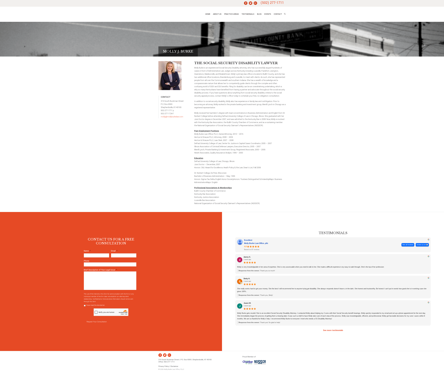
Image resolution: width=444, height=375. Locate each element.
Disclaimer (174, 366)
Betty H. (247, 279)
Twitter (164, 355)
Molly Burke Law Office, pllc (178, 14)
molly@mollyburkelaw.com (172, 116)
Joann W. (247, 303)
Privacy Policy (110, 305)
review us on (421, 245)
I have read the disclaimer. (101, 305)
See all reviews (407, 245)
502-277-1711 (169, 362)
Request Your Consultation (97, 322)
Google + (169, 355)
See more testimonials (333, 330)
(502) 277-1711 (272, 2)
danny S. (247, 257)
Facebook (160, 355)
